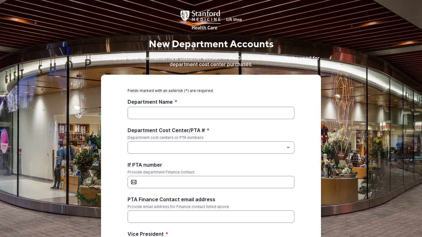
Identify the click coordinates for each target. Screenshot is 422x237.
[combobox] (211, 147)
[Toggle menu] (288, 147)
